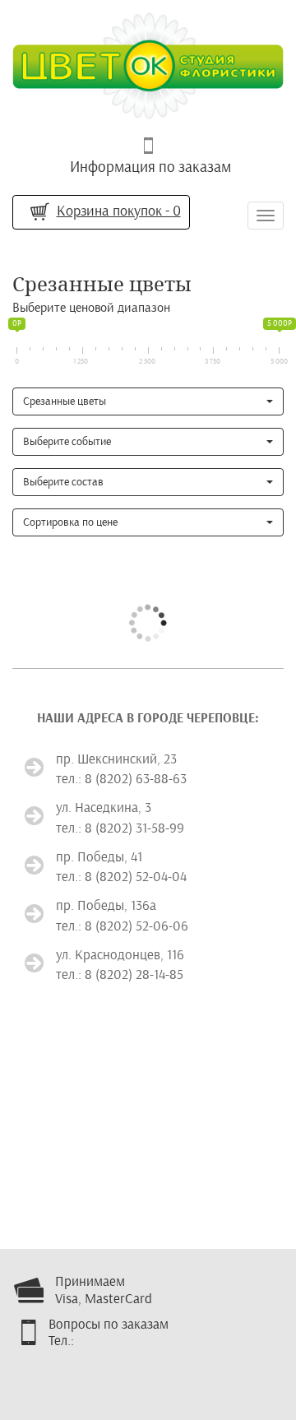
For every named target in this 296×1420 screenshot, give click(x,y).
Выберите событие (67, 441)
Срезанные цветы (64, 401)
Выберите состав (63, 482)
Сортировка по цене (70, 522)
